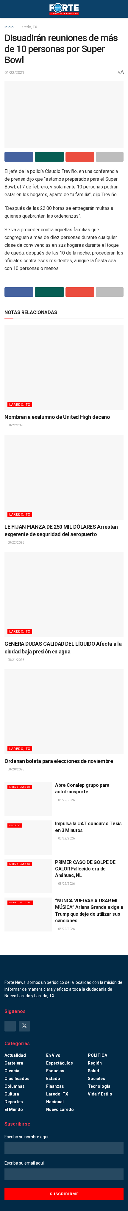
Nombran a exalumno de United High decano (57, 417)
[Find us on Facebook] (10, 1026)
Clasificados (16, 1078)
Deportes (13, 1101)
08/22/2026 (15, 425)
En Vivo (53, 1055)
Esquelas (55, 1070)
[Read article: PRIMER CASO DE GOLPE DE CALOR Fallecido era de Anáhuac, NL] (28, 876)
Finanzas (55, 1086)
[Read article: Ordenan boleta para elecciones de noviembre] (64, 711)
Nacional (55, 1101)
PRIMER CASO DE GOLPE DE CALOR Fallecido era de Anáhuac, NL (85, 868)
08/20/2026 (15, 769)
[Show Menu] (7, 9)
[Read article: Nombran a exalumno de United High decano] (64, 367)
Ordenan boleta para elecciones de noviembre (58, 761)
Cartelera (13, 1063)
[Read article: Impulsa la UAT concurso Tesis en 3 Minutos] (28, 837)
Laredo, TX (28, 27)
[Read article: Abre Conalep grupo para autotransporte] (28, 799)
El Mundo (13, 1109)
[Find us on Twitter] (24, 1026)
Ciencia (11, 1070)
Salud (93, 1070)
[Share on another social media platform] (110, 157)
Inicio (8, 27)
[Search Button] (121, 9)
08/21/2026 (15, 659)
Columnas (14, 1086)
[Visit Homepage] (64, 9)
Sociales (96, 1078)
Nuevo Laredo (19, 787)
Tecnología (99, 1086)
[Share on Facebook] (18, 157)
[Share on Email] (79, 157)
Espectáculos (20, 902)
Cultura (11, 1094)
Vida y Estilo (100, 1094)
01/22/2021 (14, 72)
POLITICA (97, 1055)
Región (95, 1063)
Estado (14, 825)
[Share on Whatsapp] (49, 157)
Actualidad (15, 1055)
